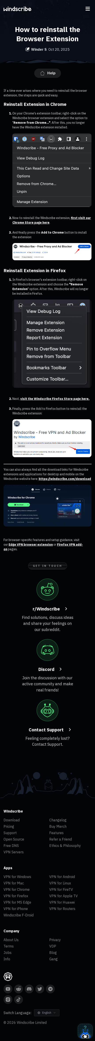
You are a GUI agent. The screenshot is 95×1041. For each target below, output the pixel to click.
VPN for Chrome (17, 889)
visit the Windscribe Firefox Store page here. (54, 399)
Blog (53, 952)
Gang (53, 959)
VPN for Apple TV (63, 896)
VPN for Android (62, 876)
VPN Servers (14, 852)
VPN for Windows (17, 876)
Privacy (55, 940)
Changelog (57, 820)
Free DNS (11, 845)
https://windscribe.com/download (65, 479)
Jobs (7, 952)
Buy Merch (57, 826)
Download (12, 820)
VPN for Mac (14, 883)
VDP (52, 946)
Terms (9, 946)
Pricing (9, 826)
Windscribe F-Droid (19, 915)
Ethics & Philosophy (65, 845)
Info (7, 959)
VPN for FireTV (61, 889)
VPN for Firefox (16, 896)
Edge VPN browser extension (31, 545)
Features (56, 833)
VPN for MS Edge (17, 902)
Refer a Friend (60, 839)
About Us (11, 940)
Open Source (14, 839)
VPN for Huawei (62, 902)
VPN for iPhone (16, 908)
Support (10, 833)
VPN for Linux (60, 883)
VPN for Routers (62, 908)
